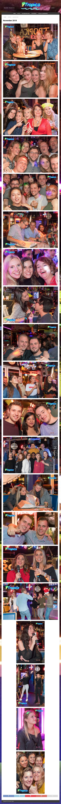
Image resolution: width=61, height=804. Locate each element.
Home (14, 13)
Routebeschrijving (26, 13)
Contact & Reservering (43, 13)
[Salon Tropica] (31, 11)
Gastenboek (33, 13)
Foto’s (18, 13)
